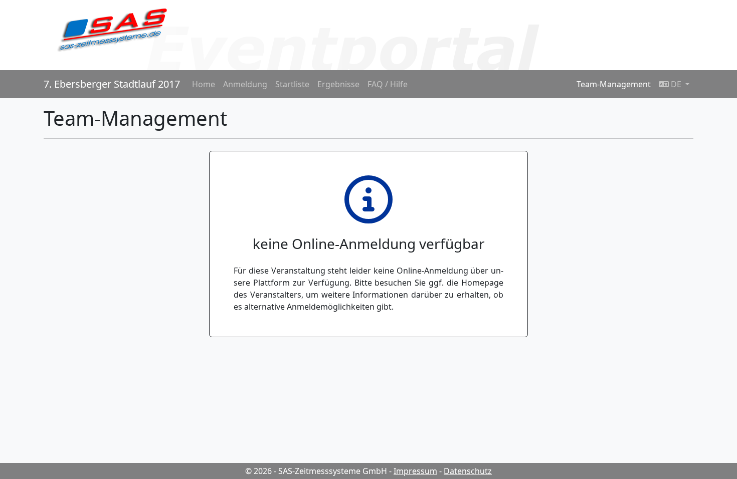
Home (203, 84)
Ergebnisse (338, 84)
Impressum (415, 470)
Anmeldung (245, 84)
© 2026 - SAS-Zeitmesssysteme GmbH (316, 470)
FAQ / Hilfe (387, 84)
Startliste (292, 84)
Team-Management (614, 84)
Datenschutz (468, 470)
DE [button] (676, 84)
